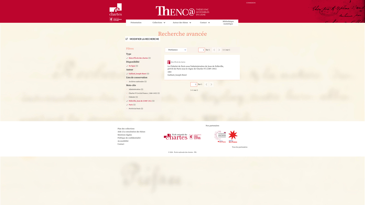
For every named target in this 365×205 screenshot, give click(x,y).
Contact (203, 22)
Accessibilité (123, 141)
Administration (134, 89)
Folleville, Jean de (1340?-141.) (140, 101)
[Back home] (182, 11)
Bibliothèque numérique (228, 22)
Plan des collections (126, 129)
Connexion (251, 3)
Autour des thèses (180, 22)
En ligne (132, 66)
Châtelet (132, 97)
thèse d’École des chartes (138, 58)
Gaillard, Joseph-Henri (137, 74)
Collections (157, 22)
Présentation (136, 22)
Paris (131, 105)
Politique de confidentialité (129, 138)
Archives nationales (136, 81)
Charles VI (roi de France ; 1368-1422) (143, 93)
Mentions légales (125, 135)
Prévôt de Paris (134, 109)
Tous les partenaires (239, 147)
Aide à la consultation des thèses (131, 132)
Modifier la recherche (144, 38)
